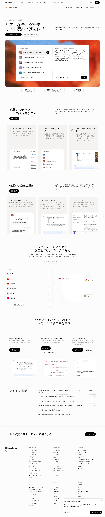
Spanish (17, 279)
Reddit (55, 503)
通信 (54, 457)
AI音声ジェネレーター (35, 470)
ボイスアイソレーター (35, 461)
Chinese (17, 298)
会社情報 (80, 484)
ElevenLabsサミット (83, 494)
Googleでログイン (14, 34)
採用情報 (80, 487)
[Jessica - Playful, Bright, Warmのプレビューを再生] (47, 52)
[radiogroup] (34, 62)
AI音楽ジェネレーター (35, 464)
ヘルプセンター (33, 494)
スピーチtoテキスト (34, 452)
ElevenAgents (56, 447)
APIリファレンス (82, 450)
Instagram (56, 498)
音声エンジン (81, 454)
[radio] (34, 52)
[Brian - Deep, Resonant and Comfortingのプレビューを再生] (47, 72)
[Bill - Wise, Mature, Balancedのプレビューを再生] (47, 67)
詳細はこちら (15, 350)
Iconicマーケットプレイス (36, 487)
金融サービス (56, 459)
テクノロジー (56, 466)
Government (57, 464)
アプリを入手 (78, 350)
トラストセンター (34, 503)
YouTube (56, 491)
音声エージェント (58, 450)
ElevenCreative (33, 447)
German (17, 283)
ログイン (90, 2)
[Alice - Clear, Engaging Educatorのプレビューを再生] (47, 62)
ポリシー (80, 496)
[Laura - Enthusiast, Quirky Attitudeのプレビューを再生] (47, 57)
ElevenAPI (80, 447)
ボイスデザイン (33, 468)
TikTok (55, 496)
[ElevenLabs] (10, 2)
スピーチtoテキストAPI (84, 461)
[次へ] (102, 216)
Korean (17, 293)
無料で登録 (14, 118)
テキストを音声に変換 (30, 34)
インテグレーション (58, 454)
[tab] (47, 262)
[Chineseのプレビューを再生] (8, 298)
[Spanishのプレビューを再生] (8, 279)
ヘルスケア (56, 461)
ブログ (31, 484)
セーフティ (80, 489)
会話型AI (55, 452)
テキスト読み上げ (34, 450)
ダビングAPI (81, 457)
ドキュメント (32, 498)
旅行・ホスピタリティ (59, 470)
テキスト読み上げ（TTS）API (85, 459)
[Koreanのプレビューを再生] (8, 293)
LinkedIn (55, 487)
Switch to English (96, 512)
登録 (97, 2)
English (17, 274)
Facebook (56, 500)
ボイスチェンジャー (34, 454)
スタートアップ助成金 (35, 491)
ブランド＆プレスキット (84, 491)
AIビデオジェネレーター (35, 475)
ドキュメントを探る (48, 352)
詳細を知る (45, 348)
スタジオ (31, 466)
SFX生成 (31, 457)
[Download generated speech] (67, 77)
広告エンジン (32, 477)
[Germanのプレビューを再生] (8, 284)
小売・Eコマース (57, 468)
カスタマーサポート (58, 473)
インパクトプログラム (35, 489)
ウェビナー (32, 496)
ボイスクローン (33, 459)
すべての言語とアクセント (16, 305)
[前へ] (45, 305)
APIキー (80, 468)
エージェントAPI (82, 452)
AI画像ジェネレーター (35, 473)
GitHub (55, 489)
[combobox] (60, 77)
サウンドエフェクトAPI (84, 464)
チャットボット (57, 475)
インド (31, 505)
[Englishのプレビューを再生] (8, 274)
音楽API (80, 466)
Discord (55, 494)
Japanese (18, 288)
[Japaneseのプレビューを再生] (8, 288)
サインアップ (90, 434)
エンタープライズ (34, 500)
